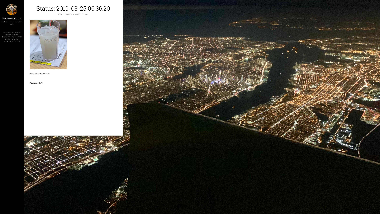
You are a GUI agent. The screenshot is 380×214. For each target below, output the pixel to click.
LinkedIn (15, 39)
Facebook (7, 41)
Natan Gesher (8, 32)
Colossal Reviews (11, 34)
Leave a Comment (82, 14)
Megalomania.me (12, 18)
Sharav (17, 32)
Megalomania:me (8, 37)
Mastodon (16, 41)
